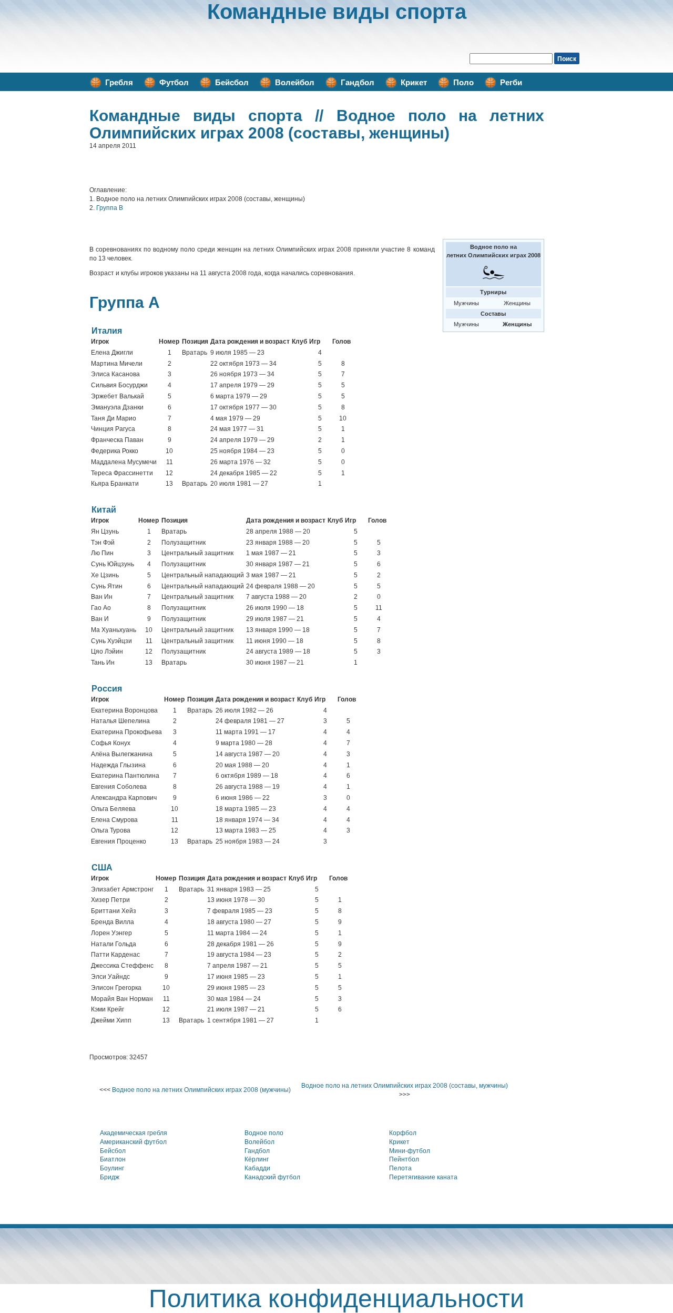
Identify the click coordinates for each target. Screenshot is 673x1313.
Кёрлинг (256, 1159)
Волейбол (294, 82)
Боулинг (112, 1168)
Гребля (119, 82)
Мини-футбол (409, 1151)
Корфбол (402, 1133)
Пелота (400, 1168)
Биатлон (113, 1159)
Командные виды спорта (336, 11)
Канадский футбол (272, 1177)
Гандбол (357, 82)
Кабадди (257, 1168)
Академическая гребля (133, 1133)
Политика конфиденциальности (336, 1298)
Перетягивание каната (423, 1177)
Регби (511, 82)
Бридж (109, 1177)
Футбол (174, 82)
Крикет (414, 82)
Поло (463, 82)
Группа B (109, 208)
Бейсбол (232, 82)
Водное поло (263, 1133)
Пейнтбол (404, 1159)
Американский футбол (133, 1142)
